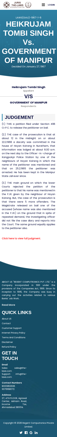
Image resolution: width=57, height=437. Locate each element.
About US (6, 319)
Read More (8, 305)
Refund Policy (9, 347)
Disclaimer (7, 342)
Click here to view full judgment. (21, 238)
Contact (6, 323)
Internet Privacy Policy (13, 333)
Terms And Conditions (13, 337)
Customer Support (12, 328)
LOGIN (51, 4)
